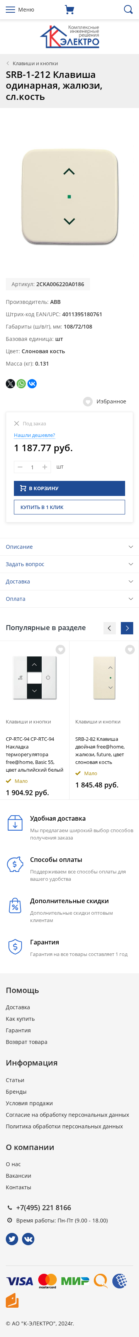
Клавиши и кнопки (35, 63)
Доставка (18, 581)
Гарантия (18, 1030)
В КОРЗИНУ (43, 488)
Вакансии (18, 1175)
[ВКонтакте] (32, 383)
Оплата (15, 598)
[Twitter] (12, 1239)
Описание (19, 546)
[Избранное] (60, 649)
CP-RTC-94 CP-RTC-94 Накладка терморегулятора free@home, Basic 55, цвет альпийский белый (34, 754)
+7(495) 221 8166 (43, 1207)
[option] (35, 720)
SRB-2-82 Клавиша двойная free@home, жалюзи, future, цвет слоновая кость (100, 750)
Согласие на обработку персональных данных (67, 1114)
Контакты (18, 1187)
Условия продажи (29, 1103)
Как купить (20, 1018)
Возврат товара (26, 1041)
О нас (13, 1164)
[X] (10, 383)
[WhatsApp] (21, 383)
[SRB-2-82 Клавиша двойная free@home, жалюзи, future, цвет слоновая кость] (104, 677)
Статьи (15, 1080)
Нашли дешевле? (34, 435)
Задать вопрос (25, 564)
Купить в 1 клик (41, 507)
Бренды (16, 1091)
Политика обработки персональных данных (64, 1126)
